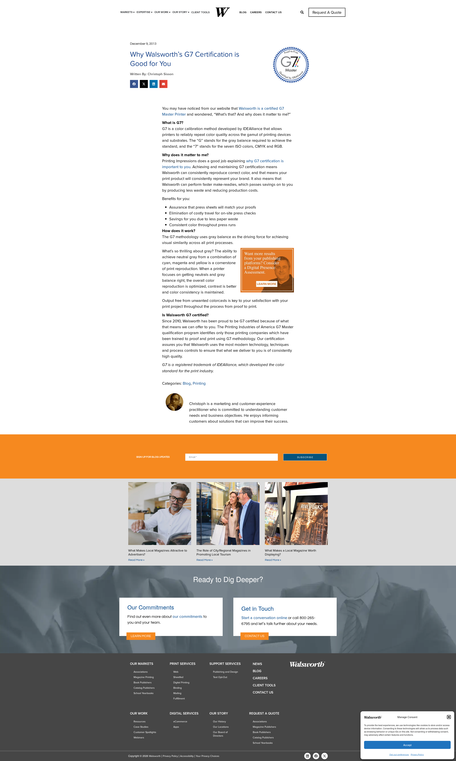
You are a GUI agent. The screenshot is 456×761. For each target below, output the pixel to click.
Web (175, 672)
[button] (449, 717)
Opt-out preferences (399, 754)
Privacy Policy (417, 754)
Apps (176, 727)
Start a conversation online (264, 617)
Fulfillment (179, 698)
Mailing (177, 693)
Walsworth (155, 756)
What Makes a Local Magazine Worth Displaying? (290, 552)
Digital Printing (181, 682)
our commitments (187, 616)
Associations (141, 672)
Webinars (139, 737)
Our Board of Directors (220, 733)
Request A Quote (326, 12)
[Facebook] (316, 756)
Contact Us (273, 12)
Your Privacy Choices (207, 756)
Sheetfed (178, 677)
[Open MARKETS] (134, 12)
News (257, 663)
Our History (219, 721)
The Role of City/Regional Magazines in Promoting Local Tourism (223, 552)
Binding (177, 688)
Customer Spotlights (145, 732)
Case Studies (141, 727)
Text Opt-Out (220, 677)
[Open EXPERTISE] (151, 12)
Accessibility (187, 756)
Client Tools (264, 685)
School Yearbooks (144, 693)
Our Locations (221, 727)
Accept (407, 745)
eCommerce (180, 721)
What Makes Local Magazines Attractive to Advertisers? (157, 552)
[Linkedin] (307, 756)
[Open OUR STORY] (188, 12)
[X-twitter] (324, 756)
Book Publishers (143, 682)
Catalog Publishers (144, 688)
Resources (140, 721)
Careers (256, 12)
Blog (243, 12)
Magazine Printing (144, 677)
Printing (199, 383)
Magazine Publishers (264, 727)
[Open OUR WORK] (169, 12)
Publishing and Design (225, 672)
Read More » (136, 560)
